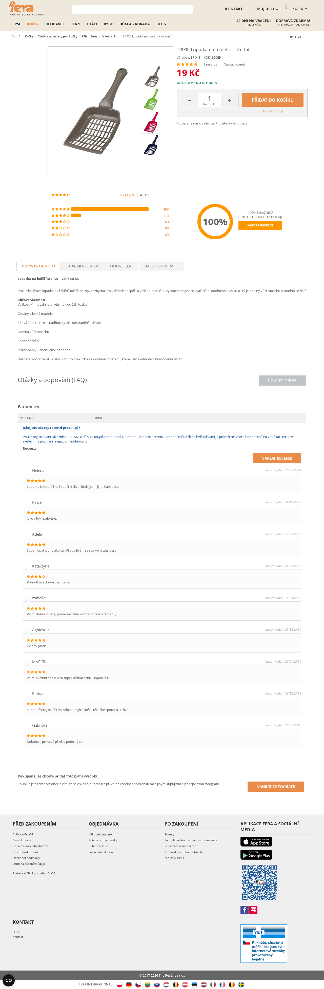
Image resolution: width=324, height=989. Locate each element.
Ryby (108, 24)
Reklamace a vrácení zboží (181, 846)
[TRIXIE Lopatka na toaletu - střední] (110, 111)
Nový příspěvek (282, 380)
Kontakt (18, 937)
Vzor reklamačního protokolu (184, 852)
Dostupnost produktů (27, 852)
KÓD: (207, 57)
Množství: (209, 104)
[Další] (305, 36)
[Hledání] (189, 9)
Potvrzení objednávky (103, 840)
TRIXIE (195, 57)
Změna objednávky (101, 852)
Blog (161, 24)
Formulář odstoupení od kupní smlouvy (191, 840)
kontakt (234, 8)
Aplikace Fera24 (23, 834)
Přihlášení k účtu (99, 846)
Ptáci (92, 24)
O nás (16, 932)
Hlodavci (54, 24)
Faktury (169, 834)
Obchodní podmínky (26, 858)
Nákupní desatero (100, 834)
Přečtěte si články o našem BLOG (34, 873)
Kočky (33, 24)
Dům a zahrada (134, 24)
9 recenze (210, 64)
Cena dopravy (22, 840)
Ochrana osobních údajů (29, 864)
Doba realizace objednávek (30, 846)
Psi (17, 24)
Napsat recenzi (234, 64)
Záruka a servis (174, 858)
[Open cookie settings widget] (9, 980)
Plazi (75, 24)
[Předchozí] (285, 36)
